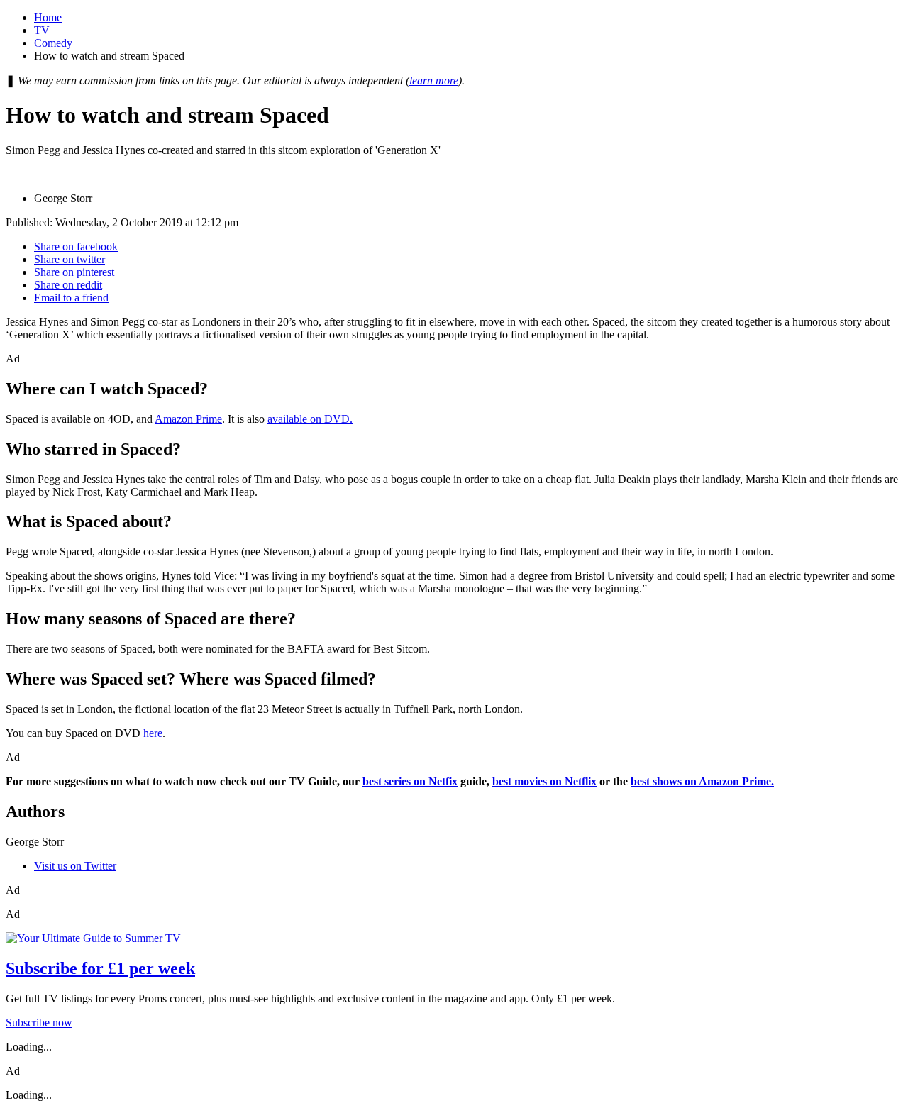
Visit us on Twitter (75, 866)
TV (42, 30)
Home (48, 17)
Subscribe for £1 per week (100, 968)
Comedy (53, 43)
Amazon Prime (188, 419)
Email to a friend (71, 298)
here (152, 733)
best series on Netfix (410, 781)
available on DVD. (310, 419)
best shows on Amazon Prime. (702, 781)
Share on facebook (76, 246)
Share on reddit (68, 285)
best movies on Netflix (544, 781)
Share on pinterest (74, 272)
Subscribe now (39, 1023)
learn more (433, 80)
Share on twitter (69, 259)
